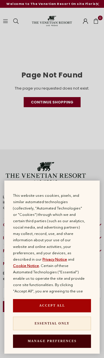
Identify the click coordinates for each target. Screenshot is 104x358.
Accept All (52, 305)
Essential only (52, 323)
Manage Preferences (52, 341)
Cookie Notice (26, 265)
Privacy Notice (54, 259)
